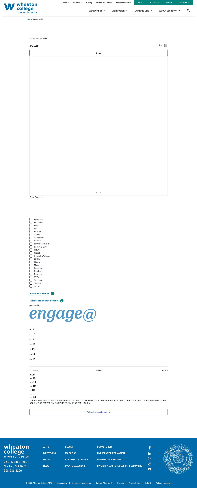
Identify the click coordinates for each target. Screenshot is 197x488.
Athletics (76, 3)
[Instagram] (149, 458)
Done (98, 52)
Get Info (153, 3)
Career (37, 234)
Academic (38, 219)
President (38, 268)
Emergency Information (111, 453)
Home (29, 19)
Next (164, 370)
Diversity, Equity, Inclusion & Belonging (119, 466)
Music (36, 265)
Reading (37, 271)
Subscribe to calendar (97, 412)
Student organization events (43, 300)
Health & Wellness (42, 256)
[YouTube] (149, 469)
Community (39, 237)
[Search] (188, 10)
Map (45, 459)
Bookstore (103, 447)
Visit (139, 3)
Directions (49, 453)
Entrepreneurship (41, 243)
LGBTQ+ (38, 258)
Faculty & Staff (40, 246)
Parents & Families (104, 3)
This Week (98, 370)
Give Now (183, 3)
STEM (36, 277)
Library (37, 262)
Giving (89, 3)
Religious (38, 274)
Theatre (37, 283)
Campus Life (142, 10)
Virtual (37, 286)
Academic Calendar (39, 293)
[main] (98, 229)
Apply (169, 3)
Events (32, 38)
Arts (36, 228)
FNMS (37, 249)
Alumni (66, 3)
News (46, 466)
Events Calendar (75, 466)
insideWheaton (122, 3)
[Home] (24, 8)
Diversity (37, 240)
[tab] (31, 329)
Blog (68, 447)
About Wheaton (168, 10)
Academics (95, 10)
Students (38, 280)
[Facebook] (149, 448)
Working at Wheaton (109, 459)
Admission (118, 10)
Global (37, 252)
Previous (34, 370)
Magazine (70, 453)
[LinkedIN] (149, 453)
